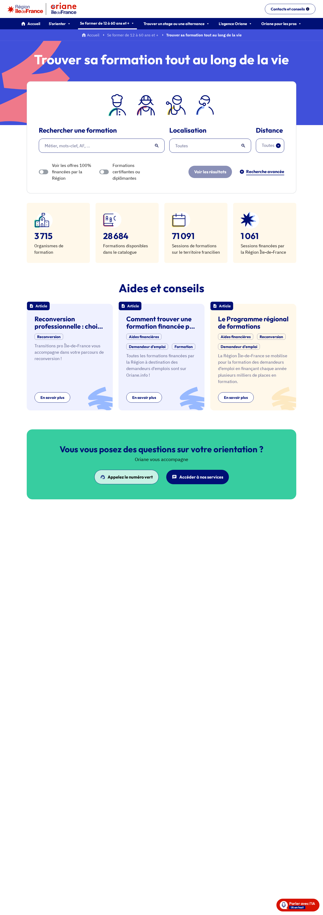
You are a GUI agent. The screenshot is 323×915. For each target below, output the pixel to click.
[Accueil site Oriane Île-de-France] (66, 9)
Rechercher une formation (78, 130)
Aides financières (144, 336)
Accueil (33, 23)
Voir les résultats (210, 171)
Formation (184, 346)
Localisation (187, 130)
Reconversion (49, 336)
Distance (269, 130)
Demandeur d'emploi (147, 346)
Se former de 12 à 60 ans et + (132, 35)
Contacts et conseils (288, 9)
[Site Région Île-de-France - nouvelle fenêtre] (25, 9)
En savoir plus (52, 397)
